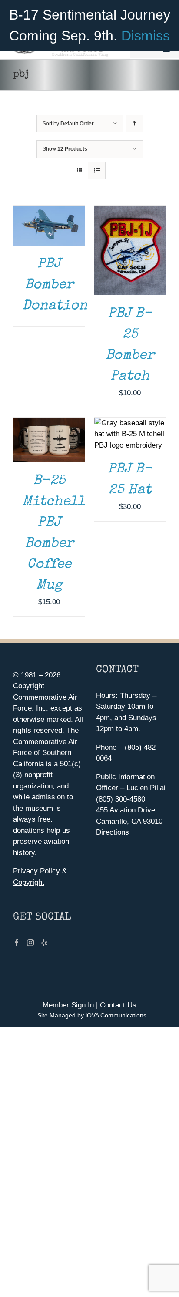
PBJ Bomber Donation (54, 285)
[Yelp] (44, 942)
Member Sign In (68, 1005)
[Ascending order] (134, 123)
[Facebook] (16, 942)
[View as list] (96, 170)
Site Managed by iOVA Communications (91, 1015)
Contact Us (118, 1005)
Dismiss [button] (145, 36)
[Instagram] (30, 942)
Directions (112, 832)
